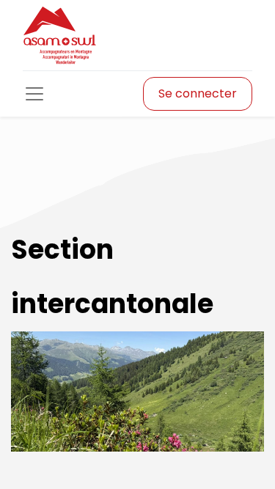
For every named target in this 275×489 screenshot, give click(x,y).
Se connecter (197, 93)
